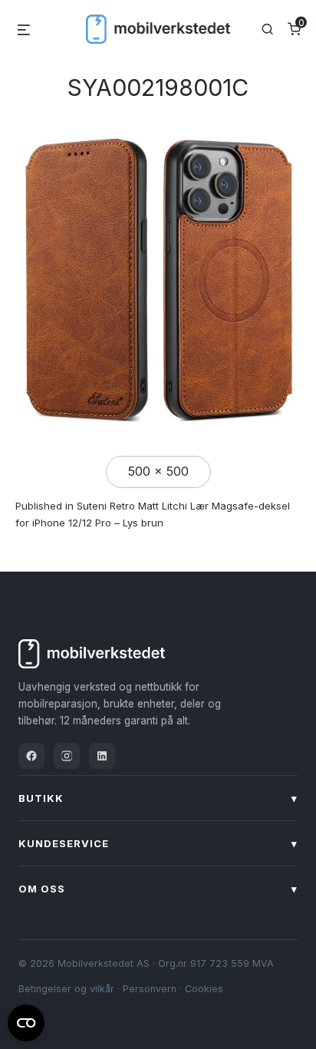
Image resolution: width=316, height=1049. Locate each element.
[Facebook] (31, 756)
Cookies (204, 989)
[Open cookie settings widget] (26, 1020)
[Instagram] (67, 756)
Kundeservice (158, 843)
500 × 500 (158, 471)
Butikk (158, 798)
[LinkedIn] (102, 756)
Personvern (149, 989)
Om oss (158, 888)
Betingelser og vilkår (66, 989)
